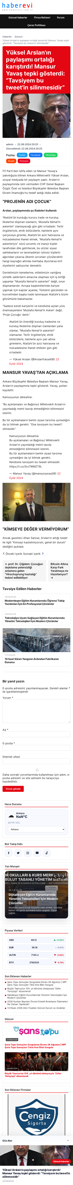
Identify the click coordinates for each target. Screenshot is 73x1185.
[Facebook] (9, 853)
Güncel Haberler (17, 17)
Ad (5, 729)
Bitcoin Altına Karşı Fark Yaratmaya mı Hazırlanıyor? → (59, 570)
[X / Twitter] (18, 853)
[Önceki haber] (55, 876)
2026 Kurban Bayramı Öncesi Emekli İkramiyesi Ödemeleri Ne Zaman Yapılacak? (37, 1003)
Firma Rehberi (42, 17)
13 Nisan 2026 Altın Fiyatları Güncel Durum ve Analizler (36, 1008)
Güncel (18, 36)
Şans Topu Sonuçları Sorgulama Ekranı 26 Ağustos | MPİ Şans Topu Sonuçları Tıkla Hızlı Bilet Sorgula (36, 983)
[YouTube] (37, 853)
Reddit (11, 161)
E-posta (9, 743)
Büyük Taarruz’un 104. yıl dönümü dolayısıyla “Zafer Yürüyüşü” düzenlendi (34, 990)
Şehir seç (14, 822)
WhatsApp (51, 155)
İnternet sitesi (11, 756)
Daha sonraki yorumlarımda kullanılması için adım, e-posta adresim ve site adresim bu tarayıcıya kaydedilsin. (36, 778)
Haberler (7, 36)
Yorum (8, 697)
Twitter (22, 155)
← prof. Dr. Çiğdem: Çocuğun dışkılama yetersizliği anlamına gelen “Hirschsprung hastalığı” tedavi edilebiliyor (24, 570)
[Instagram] (28, 853)
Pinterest (24, 161)
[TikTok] (47, 853)
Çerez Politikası (36, 25)
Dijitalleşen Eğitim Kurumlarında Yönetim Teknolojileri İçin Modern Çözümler (37, 996)
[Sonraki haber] (63, 876)
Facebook (35, 155)
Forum (61, 17)
